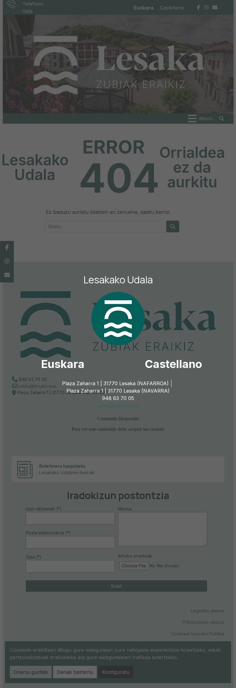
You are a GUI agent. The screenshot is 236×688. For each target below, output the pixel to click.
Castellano (173, 364)
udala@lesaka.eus (118, 405)
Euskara (63, 364)
